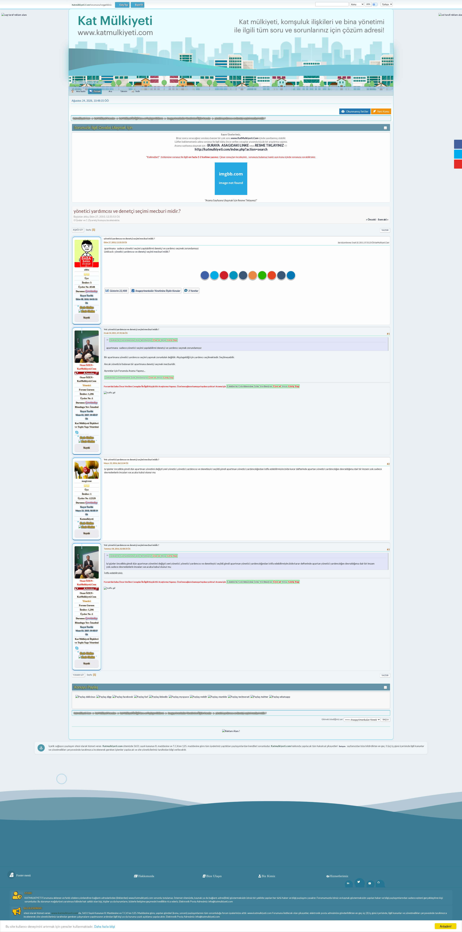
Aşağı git (78, 230)
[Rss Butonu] (252, 275)
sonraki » (383, 219)
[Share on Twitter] (214, 275)
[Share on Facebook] (204, 275)
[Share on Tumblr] (243, 275)
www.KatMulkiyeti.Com (244, 138)
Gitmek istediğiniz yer (332, 719)
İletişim (342, 746)
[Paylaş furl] (141, 696)
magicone (87, 481)
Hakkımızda (146, 876)
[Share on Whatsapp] (262, 275)
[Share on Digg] (281, 275)
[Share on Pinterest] (223, 275)
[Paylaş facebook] (123, 696)
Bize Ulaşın (214, 876)
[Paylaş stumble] (217, 696)
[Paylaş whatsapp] (280, 696)
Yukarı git (78, 675)
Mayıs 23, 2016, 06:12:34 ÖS (116, 463)
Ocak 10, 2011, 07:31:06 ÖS (116, 333)
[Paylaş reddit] (198, 696)
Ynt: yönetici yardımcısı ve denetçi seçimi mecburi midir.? (131, 329)
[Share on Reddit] (271, 275)
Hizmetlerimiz (339, 876)
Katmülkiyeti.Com (88, 82)
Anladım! (446, 926)
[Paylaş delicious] (85, 696)
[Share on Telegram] (290, 275)
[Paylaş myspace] (178, 696)
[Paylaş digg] (104, 696)
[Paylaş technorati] (238, 696)
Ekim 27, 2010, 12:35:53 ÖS (115, 242)
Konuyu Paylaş (86, 687)
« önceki (371, 219)
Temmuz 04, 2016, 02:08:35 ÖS (117, 549)
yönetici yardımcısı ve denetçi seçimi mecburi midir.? (129, 238)
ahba (86, 269)
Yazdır (385, 230)
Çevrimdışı (91, 291)
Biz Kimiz (268, 876)
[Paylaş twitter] (259, 696)
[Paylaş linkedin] (158, 696)
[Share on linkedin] (233, 275)
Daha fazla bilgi (104, 926)
